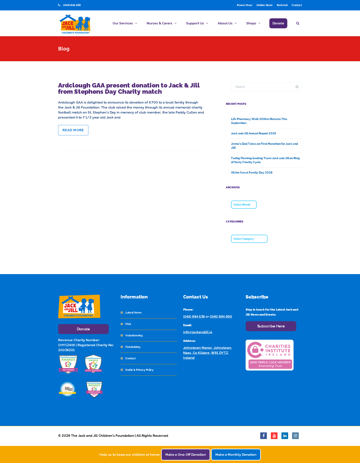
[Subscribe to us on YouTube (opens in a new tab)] (274, 435)
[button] (299, 24)
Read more (73, 130)
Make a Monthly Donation (235, 455)
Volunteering (133, 335)
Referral (282, 5)
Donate (278, 23)
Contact (297, 5)
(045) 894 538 (194, 316)
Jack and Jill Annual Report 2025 (253, 133)
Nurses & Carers (159, 23)
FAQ (128, 324)
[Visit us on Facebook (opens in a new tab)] (263, 435)
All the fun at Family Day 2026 (251, 172)
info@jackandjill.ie (197, 332)
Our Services (122, 23)
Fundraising (132, 346)
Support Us (195, 23)
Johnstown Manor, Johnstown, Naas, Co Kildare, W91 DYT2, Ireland (207, 353)
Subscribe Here (271, 326)
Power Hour (244, 5)
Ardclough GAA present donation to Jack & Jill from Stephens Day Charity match (129, 88)
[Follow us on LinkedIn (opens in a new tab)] (284, 435)
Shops (251, 23)
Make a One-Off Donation (185, 455)
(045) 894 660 (221, 316)
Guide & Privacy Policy (139, 369)
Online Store (264, 5)
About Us (225, 23)
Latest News (133, 312)
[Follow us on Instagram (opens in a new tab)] (295, 435)
